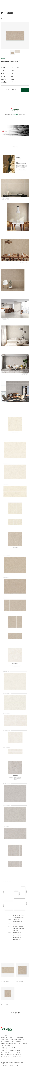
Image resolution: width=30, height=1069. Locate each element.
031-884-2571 (6, 1049)
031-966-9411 (6, 1056)
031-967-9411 (6, 1052)
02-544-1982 (24, 1043)
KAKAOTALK (20, 1034)
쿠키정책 (17, 1065)
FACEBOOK (4, 1035)
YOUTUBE (12, 1034)
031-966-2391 (6, 1041)
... (1, 979)
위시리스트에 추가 (11, 89)
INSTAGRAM (4, 1034)
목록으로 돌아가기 (15, 1013)
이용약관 (11, 1065)
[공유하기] (25, 90)
